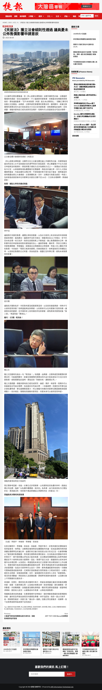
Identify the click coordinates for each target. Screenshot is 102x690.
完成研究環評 (37, 607)
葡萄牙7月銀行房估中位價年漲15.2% (83, 45)
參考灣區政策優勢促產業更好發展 (84, 39)
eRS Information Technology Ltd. (62, 687)
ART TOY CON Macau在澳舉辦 (56, 615)
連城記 (26, 644)
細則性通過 (9, 609)
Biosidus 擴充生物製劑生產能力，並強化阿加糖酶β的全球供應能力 (85, 116)
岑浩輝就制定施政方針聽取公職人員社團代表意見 (85, 63)
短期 (49, 607)
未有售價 (44, 607)
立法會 (53, 607)
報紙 (74, 16)
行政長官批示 (18, 609)
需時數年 (35, 609)
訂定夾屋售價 (27, 609)
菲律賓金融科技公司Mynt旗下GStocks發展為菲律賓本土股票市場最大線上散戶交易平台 (85, 105)
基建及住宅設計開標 (14, 607)
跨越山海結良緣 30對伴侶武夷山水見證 (85, 96)
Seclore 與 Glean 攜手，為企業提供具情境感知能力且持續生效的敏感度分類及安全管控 (85, 127)
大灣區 (30, 16)
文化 (48, 16)
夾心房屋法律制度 (26, 607)
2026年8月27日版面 (79, 34)
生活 (57, 16)
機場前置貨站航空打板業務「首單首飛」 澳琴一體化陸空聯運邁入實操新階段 (85, 54)
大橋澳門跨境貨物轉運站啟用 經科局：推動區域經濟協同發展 (19, 616)
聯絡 (88, 16)
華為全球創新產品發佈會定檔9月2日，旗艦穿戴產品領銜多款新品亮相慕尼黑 (84, 86)
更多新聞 (75, 136)
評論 (66, 16)
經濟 (40, 16)
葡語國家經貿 (47, 644)
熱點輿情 (81, 16)
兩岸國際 (23, 16)
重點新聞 (8, 16)
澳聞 (15, 16)
